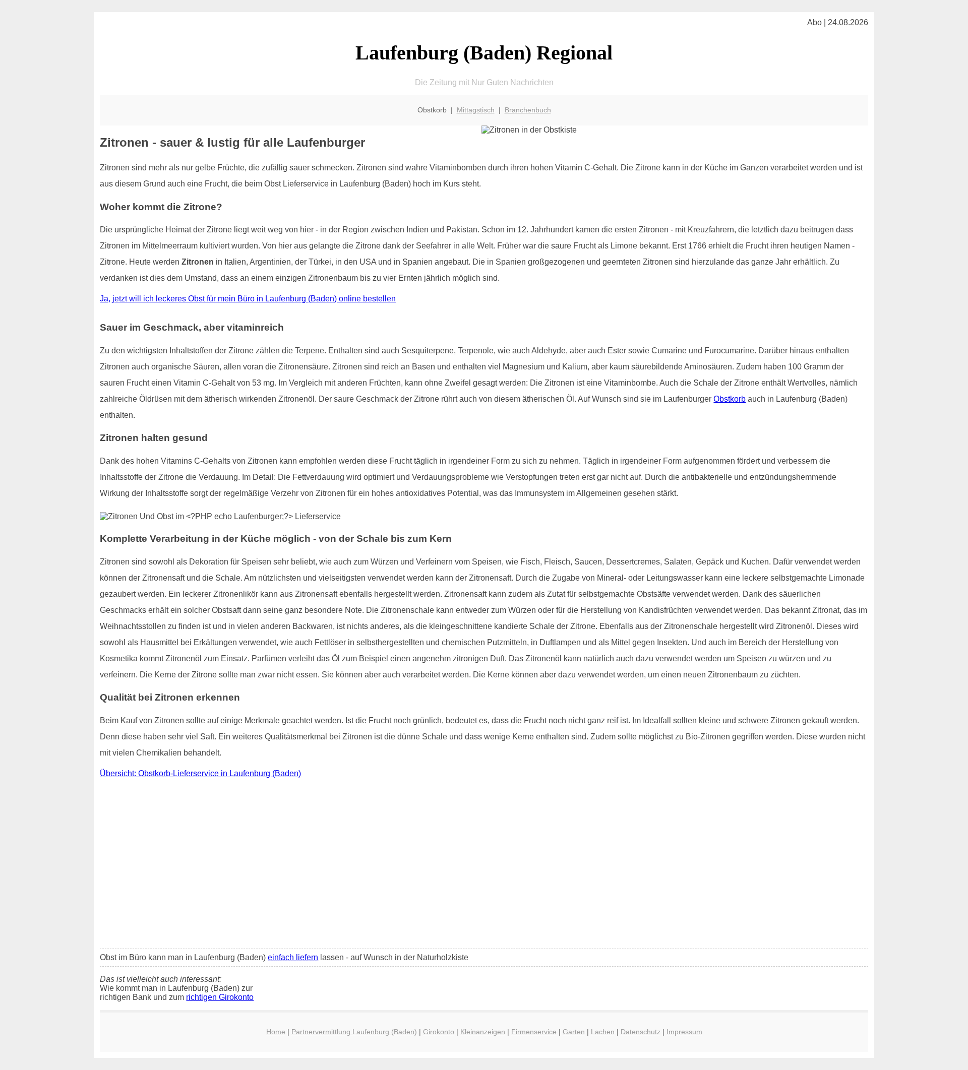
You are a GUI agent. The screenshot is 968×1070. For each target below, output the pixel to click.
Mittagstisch (476, 110)
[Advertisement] (484, 865)
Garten (574, 1032)
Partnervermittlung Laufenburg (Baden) (354, 1032)
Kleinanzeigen (482, 1032)
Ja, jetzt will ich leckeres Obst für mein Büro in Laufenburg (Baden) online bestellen (248, 298)
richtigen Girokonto (220, 997)
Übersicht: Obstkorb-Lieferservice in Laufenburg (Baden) (200, 773)
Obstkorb (729, 399)
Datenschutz (640, 1032)
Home (275, 1032)
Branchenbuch (528, 110)
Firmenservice (534, 1032)
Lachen (603, 1032)
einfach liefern (293, 957)
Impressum (684, 1032)
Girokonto (438, 1032)
